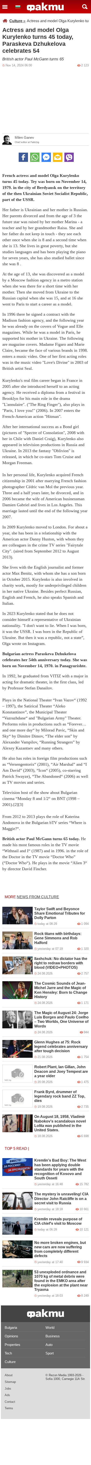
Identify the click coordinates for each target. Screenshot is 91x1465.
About (9, 1375)
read (21, 1148)
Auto (49, 1345)
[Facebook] (23, 157)
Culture (17, 21)
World (50, 1327)
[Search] (85, 6)
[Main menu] (5, 6)
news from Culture (38, 897)
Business (53, 1336)
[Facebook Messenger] (46, 157)
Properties (12, 1345)
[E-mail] (57, 157)
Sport (50, 1353)
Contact (10, 1401)
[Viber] (69, 157)
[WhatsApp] (34, 157)
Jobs (8, 1388)
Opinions (11, 1336)
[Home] (45, 7)
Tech (8, 1353)
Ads (7, 1395)
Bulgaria (11, 1327)
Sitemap (10, 1382)
